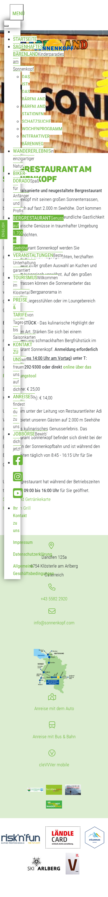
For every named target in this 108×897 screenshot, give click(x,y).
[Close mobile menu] (6, 26)
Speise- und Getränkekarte (27, 499)
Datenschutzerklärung (32, 554)
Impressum (23, 542)
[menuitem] (16, 31)
